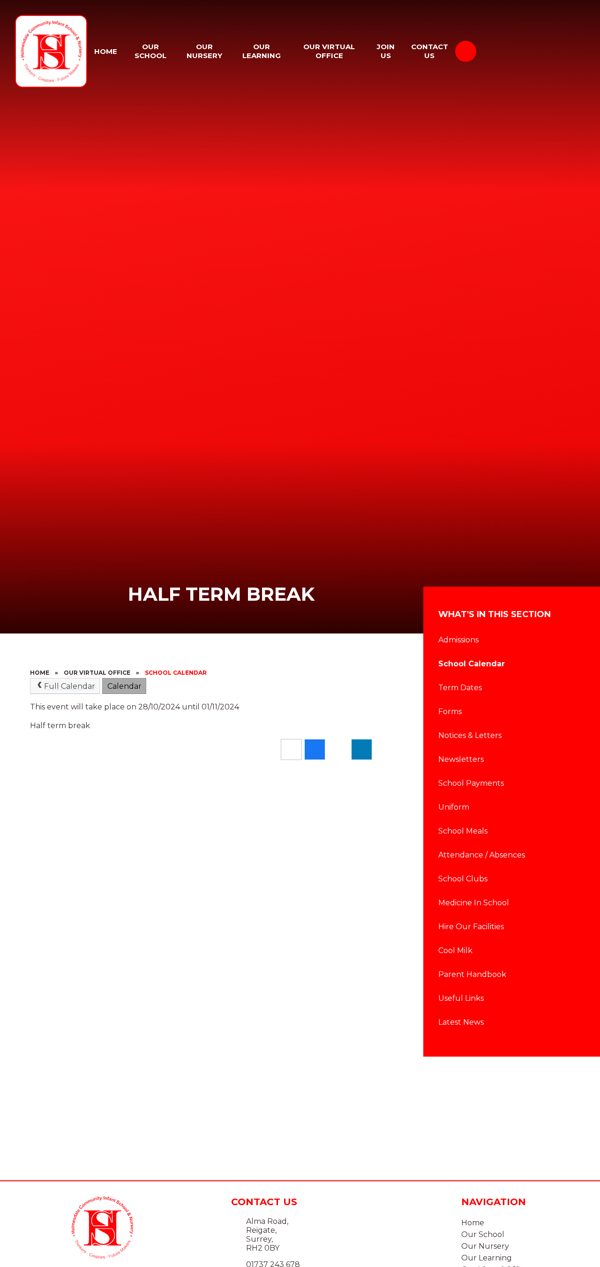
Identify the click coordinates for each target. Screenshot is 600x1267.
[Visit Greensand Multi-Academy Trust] (538, 51)
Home (39, 672)
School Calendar (176, 672)
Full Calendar (69, 686)
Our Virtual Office (97, 672)
